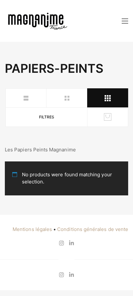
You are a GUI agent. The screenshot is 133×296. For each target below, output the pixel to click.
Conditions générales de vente (92, 229)
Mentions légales (32, 229)
